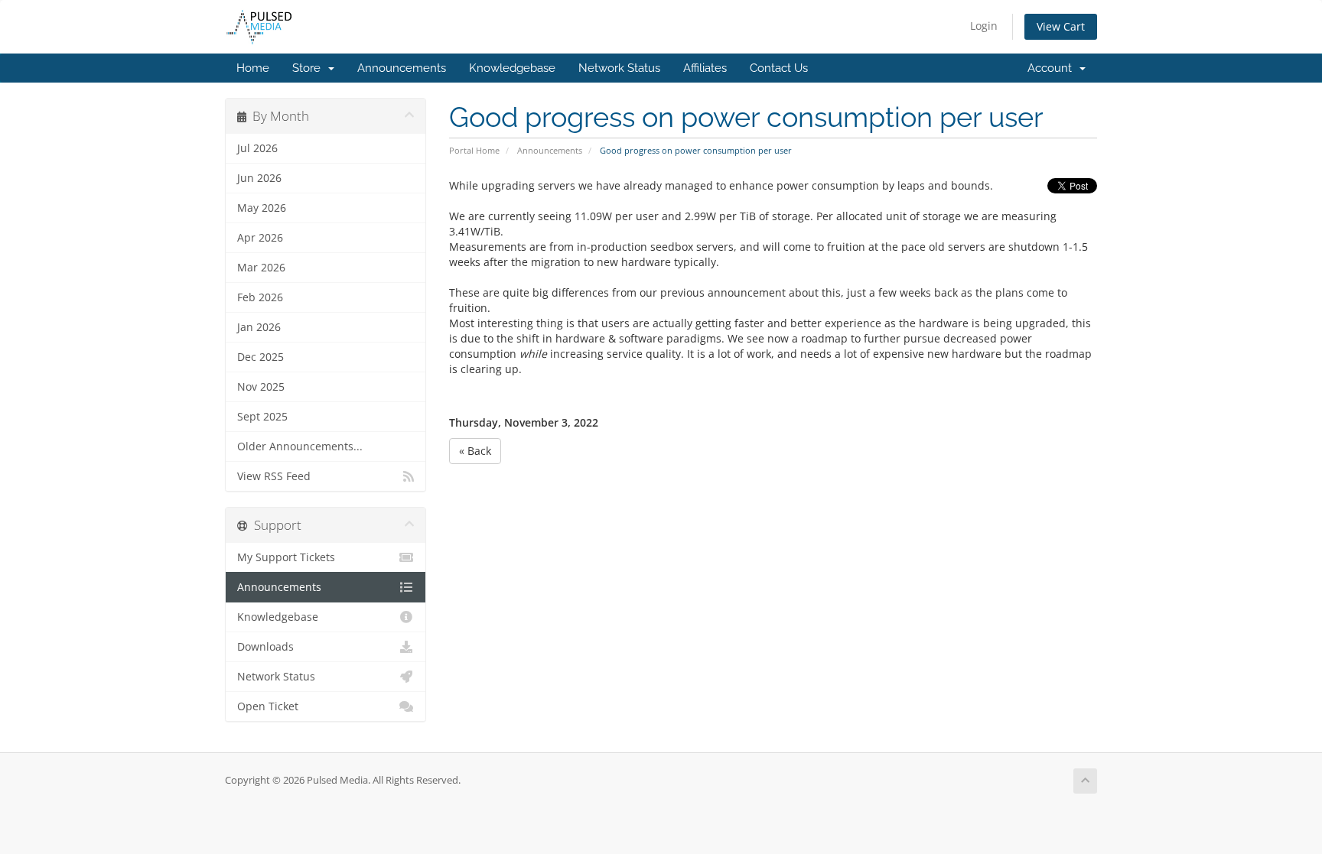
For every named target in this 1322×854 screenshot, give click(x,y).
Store (309, 68)
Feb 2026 (260, 297)
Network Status (619, 68)
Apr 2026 (260, 238)
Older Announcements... (300, 446)
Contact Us (779, 68)
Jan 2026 (259, 327)
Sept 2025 (262, 417)
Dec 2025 (260, 357)
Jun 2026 (259, 178)
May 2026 (261, 208)
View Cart (1061, 26)
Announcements (401, 68)
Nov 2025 (261, 387)
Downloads (265, 647)
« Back (475, 450)
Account (1052, 68)
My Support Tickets (286, 557)
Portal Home (474, 150)
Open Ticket (267, 706)
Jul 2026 (257, 148)
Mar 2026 (261, 267)
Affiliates (705, 68)
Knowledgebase (512, 68)
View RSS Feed (274, 476)
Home (252, 68)
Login (984, 25)
